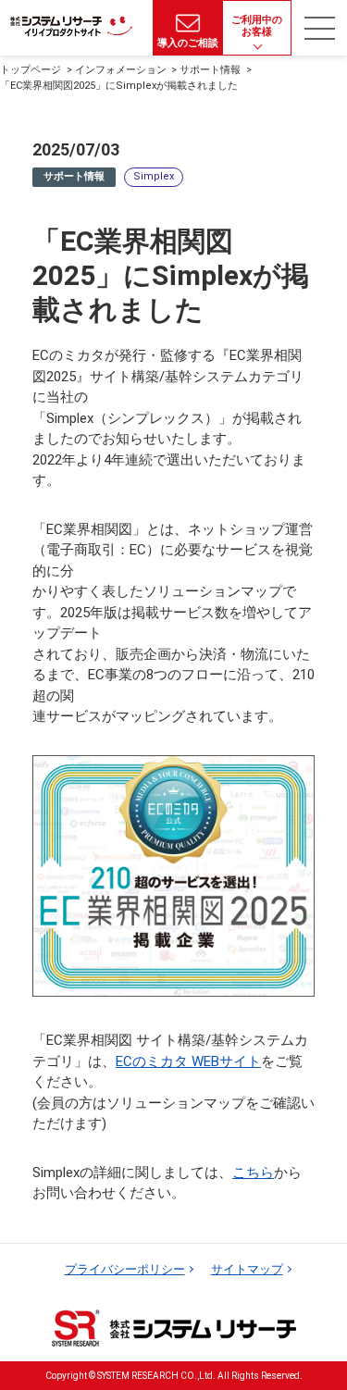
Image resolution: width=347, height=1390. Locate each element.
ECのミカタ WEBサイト (188, 1061)
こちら (253, 1172)
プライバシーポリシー (125, 1269)
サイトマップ (247, 1269)
